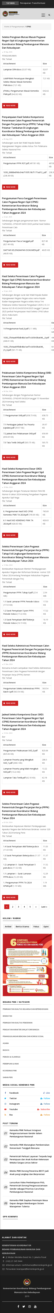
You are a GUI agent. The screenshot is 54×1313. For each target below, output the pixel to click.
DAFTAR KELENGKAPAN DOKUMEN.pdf (21, 250)
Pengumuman (18, 26)
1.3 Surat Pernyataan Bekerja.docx (18, 855)
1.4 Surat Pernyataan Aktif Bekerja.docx (21, 846)
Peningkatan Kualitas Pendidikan (17, 1023)
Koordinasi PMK (10, 1070)
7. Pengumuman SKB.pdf (14, 415)
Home (7, 26)
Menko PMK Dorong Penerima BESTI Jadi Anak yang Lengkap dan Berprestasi (29, 1172)
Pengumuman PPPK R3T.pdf (16, 163)
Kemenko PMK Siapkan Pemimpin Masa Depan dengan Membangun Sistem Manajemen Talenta (29, 1203)
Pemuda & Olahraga (11, 1057)
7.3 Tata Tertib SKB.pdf (13, 442)
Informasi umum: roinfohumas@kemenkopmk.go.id (28, 1265)
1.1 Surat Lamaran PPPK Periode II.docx (21, 601)
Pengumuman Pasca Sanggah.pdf (18, 241)
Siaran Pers (8, 1077)
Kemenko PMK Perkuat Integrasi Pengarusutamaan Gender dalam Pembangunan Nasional (26, 1133)
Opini (46, 926)
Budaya (6, 1050)
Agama (6, 1043)
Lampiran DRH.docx (12, 69)
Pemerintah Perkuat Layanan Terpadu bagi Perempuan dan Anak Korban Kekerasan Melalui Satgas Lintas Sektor (31, 1159)
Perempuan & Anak (11, 1064)
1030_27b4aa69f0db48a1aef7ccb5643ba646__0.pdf (26, 337)
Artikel (8, 926)
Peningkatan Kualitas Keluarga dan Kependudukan (25, 1009)
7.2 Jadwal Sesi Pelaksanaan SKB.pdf (19, 433)
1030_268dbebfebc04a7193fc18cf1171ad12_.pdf (25, 172)
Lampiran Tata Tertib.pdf (14, 777)
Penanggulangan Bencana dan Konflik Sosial (23, 1036)
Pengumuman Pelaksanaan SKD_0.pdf (20, 750)
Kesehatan (7, 1016)
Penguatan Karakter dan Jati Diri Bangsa (21, 1029)
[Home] (11, 13)
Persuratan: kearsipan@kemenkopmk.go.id (24, 1269)
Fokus (36, 926)
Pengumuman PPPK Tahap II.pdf (18, 592)
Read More (10, 105)
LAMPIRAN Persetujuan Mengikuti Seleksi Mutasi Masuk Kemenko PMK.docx (18, 81)
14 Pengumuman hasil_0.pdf (16, 328)
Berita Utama (22, 926)
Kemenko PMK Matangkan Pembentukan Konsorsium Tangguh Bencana (29, 1146)
